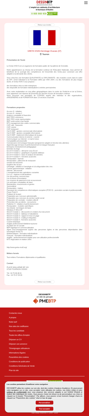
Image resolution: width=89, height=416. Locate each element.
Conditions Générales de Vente (22, 366)
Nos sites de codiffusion (19, 326)
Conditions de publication (19, 362)
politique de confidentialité (17, 392)
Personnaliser (44, 403)
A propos (12, 318)
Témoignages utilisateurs (19, 348)
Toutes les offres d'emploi (19, 335)
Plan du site (14, 370)
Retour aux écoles (44, 25)
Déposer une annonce (18, 344)
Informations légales (17, 353)
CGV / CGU (71, 390)
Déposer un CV (15, 340)
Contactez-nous (15, 313)
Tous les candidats (16, 331)
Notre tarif (13, 322)
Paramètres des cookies (19, 357)
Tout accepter (44, 409)
